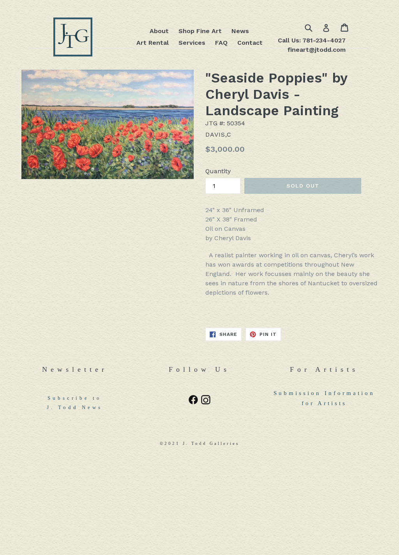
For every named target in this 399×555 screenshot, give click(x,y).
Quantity (218, 171)
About (159, 31)
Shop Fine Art (200, 31)
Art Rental (152, 42)
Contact (250, 42)
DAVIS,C (218, 134)
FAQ (221, 42)
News (240, 31)
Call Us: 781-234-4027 (312, 40)
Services (191, 42)
